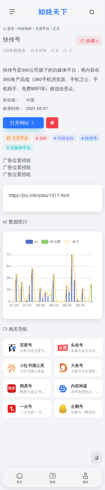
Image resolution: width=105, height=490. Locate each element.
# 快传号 (89, 138)
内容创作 (25, 28)
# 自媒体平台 (19, 147)
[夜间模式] (96, 458)
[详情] (48, 347)
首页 (10, 28)
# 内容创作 (64, 138)
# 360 (41, 138)
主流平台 (42, 28)
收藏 (92, 40)
